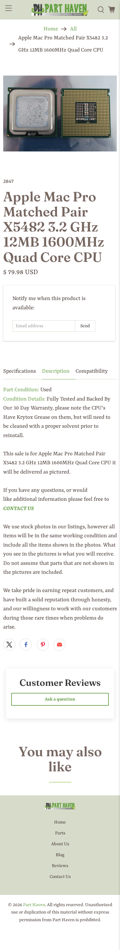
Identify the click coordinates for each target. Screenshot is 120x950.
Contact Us (60, 876)
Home (51, 29)
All (73, 29)
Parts (60, 833)
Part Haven (34, 904)
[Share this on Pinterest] (43, 644)
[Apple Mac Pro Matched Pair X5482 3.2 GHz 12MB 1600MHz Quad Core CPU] (60, 113)
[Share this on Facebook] (26, 644)
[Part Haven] (60, 10)
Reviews (60, 865)
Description (55, 371)
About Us (60, 844)
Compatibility (92, 371)
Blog (60, 854)
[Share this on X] (9, 644)
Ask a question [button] (60, 699)
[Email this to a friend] (59, 644)
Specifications (19, 371)
